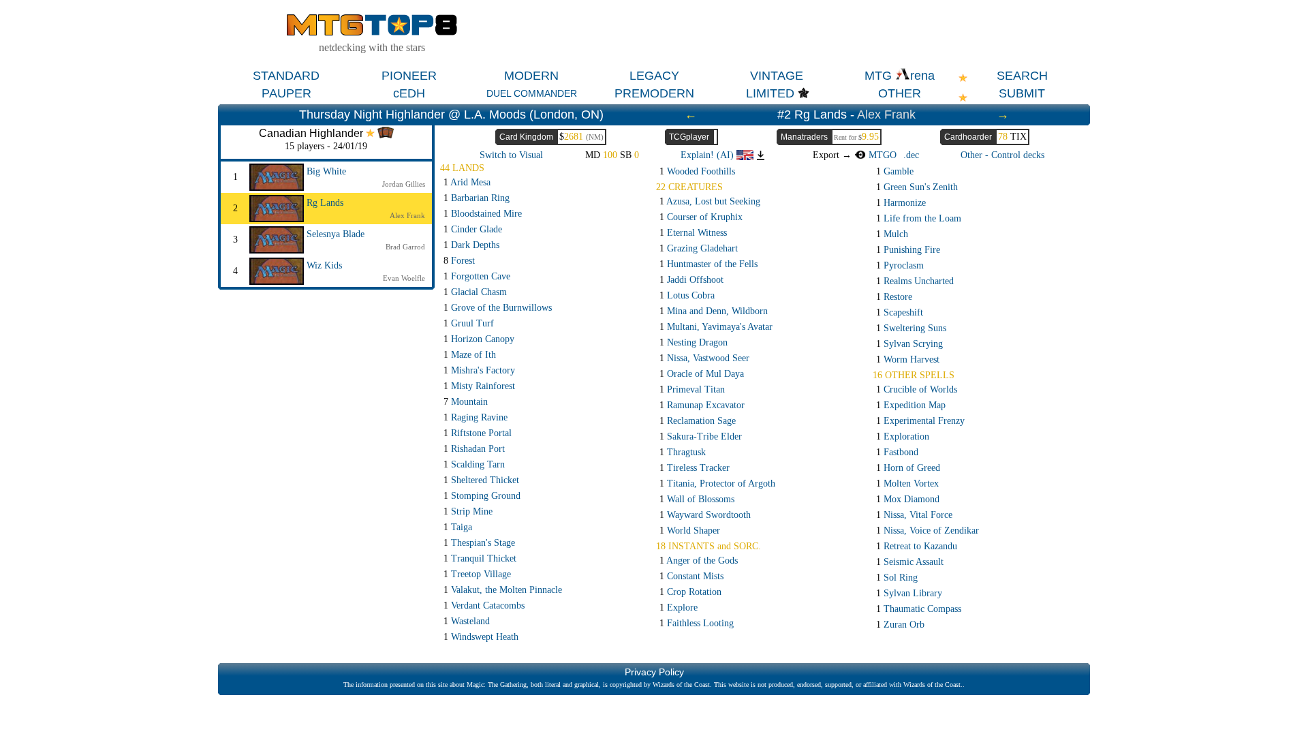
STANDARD (286, 75)
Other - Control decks (1002, 155)
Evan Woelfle (404, 278)
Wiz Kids (324, 265)
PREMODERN (654, 93)
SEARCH (1022, 75)
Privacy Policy (654, 671)
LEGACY (654, 75)
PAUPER (286, 93)
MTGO (881, 155)
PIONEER (409, 75)
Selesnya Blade (335, 234)
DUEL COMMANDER (531, 93)
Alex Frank (886, 114)
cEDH (409, 93)
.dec (911, 155)
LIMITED (770, 93)
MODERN (531, 75)
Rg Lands (325, 203)
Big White (326, 171)
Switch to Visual (511, 155)
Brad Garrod (405, 247)
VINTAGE (776, 75)
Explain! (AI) (708, 155)
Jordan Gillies (403, 184)
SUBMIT (1022, 93)
